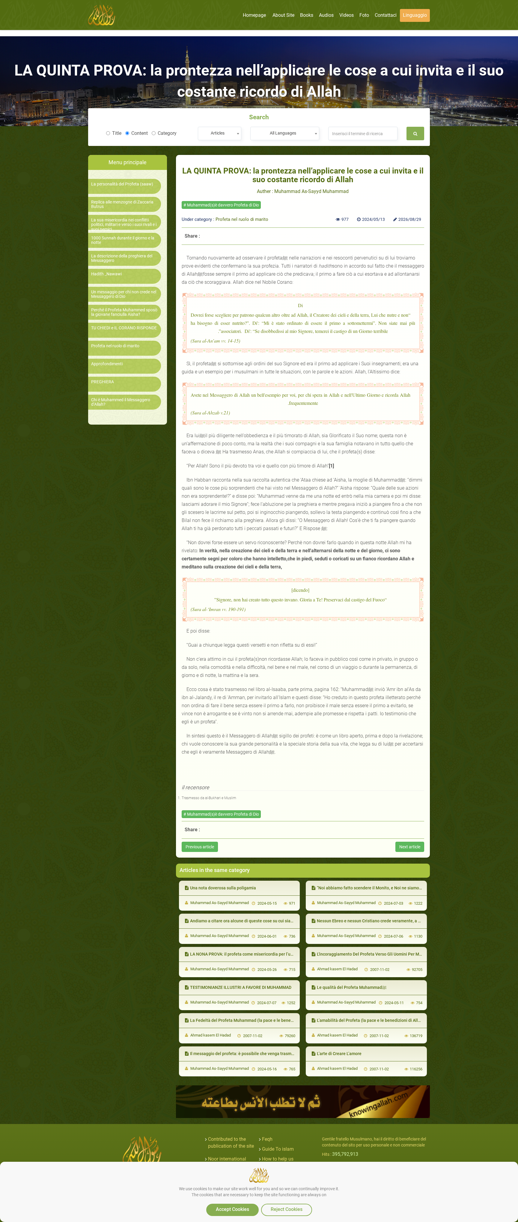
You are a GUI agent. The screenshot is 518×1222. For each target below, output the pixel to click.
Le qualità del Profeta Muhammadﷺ (351, 987)
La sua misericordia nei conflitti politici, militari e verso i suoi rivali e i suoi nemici (123, 225)
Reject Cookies (286, 1209)
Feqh (267, 1139)
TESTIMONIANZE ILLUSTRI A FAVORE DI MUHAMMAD (240, 987)
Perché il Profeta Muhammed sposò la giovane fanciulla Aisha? (124, 312)
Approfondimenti (107, 364)
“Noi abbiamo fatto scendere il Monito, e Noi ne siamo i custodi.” (377, 887)
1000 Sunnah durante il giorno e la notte (122, 240)
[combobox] (219, 133)
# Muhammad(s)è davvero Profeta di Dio (221, 205)
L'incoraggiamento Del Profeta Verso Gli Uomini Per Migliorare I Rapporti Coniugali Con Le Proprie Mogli (416, 954)
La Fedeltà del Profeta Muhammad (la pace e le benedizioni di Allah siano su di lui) (268, 1020)
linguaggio (415, 15)
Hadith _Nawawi (106, 274)
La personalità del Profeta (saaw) (122, 184)
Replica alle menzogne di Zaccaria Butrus (122, 204)
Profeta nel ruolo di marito (115, 346)
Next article (409, 846)
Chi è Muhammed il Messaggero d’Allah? (120, 402)
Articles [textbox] (218, 133)
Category (167, 133)
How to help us (277, 1159)
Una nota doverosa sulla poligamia (223, 887)
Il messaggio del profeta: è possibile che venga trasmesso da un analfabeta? (263, 1053)
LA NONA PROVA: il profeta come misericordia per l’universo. (248, 954)
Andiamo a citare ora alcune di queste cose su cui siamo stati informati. (258, 920)
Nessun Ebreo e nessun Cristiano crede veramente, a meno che (376, 920)
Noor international (227, 1159)
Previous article (200, 846)
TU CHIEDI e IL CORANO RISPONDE (124, 328)
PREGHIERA (102, 382)
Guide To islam (278, 1149)
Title (116, 133)
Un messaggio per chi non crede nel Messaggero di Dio (123, 294)
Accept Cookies (232, 1209)
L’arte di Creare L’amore (339, 1053)
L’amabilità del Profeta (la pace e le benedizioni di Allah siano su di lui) (384, 1020)
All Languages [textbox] (283, 133)
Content (139, 133)
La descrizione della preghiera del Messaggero (121, 258)
